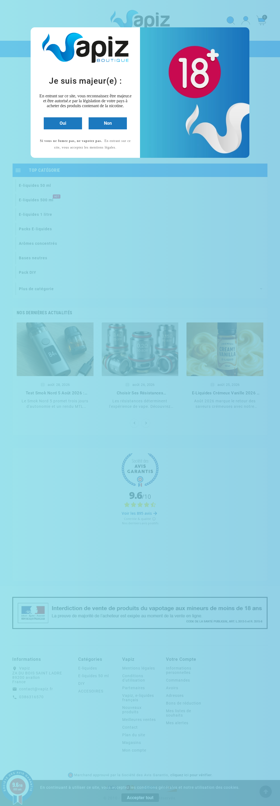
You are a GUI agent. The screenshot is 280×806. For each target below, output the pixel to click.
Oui (63, 123)
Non (108, 123)
